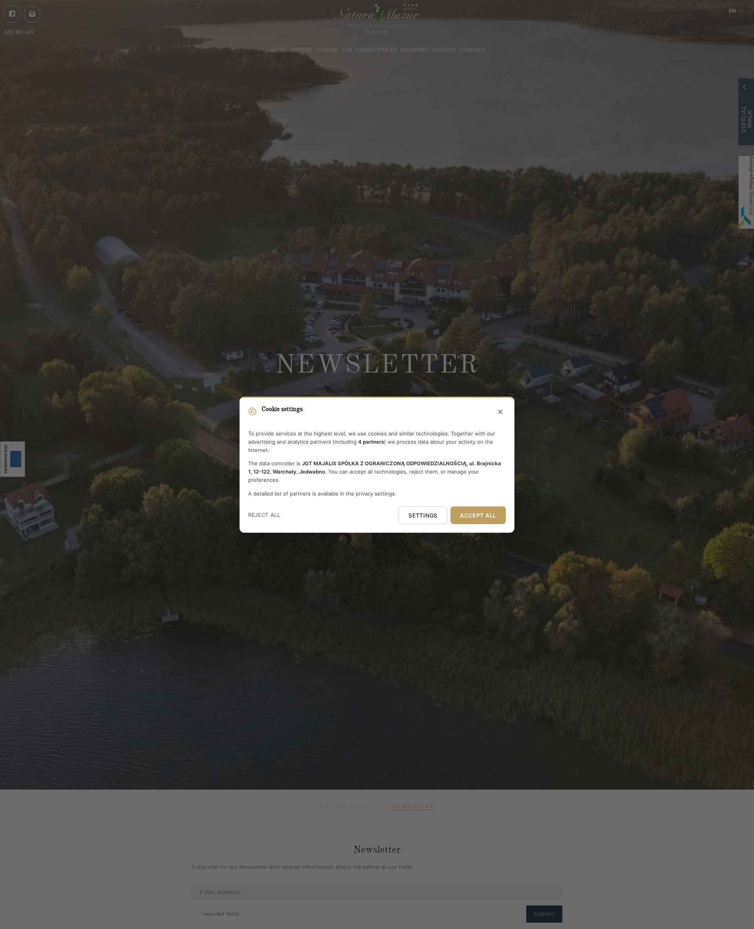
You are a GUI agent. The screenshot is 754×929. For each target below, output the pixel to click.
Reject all (264, 515)
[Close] (500, 412)
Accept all (478, 515)
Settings (422, 515)
